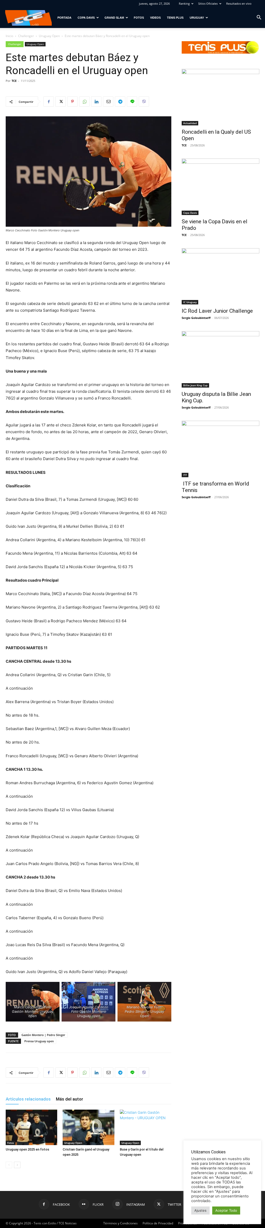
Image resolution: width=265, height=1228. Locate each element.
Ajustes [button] (200, 1210)
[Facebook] (48, 101)
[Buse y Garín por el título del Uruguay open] (145, 1127)
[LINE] (132, 101)
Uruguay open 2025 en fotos (27, 1149)
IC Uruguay (190, 302)
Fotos (139, 17)
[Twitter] (60, 101)
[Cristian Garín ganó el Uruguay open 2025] (88, 1127)
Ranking (184, 3)
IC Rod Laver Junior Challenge (217, 311)
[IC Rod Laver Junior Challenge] (220, 276)
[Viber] (144, 101)
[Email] (108, 101)
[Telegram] (120, 101)
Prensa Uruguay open (39, 1041)
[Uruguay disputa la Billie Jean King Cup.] (220, 359)
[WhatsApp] (84, 101)
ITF (185, 475)
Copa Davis (86, 17)
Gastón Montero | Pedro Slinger (43, 1035)
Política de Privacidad (158, 1223)
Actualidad (190, 123)
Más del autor (69, 1099)
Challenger (26, 36)
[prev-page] (9, 1165)
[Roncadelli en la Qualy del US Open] (220, 97)
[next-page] (17, 1165)
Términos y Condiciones (120, 1223)
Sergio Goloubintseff (196, 318)
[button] (259, 18)
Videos (155, 17)
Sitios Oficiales (208, 3)
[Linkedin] (96, 101)
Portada (64, 17)
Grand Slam (114, 17)
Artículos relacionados (28, 1099)
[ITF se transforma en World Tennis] (220, 449)
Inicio (9, 36)
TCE (14, 81)
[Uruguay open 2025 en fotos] (31, 1127)
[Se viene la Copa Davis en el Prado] (220, 187)
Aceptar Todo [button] (226, 1210)
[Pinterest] (72, 101)
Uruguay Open (49, 36)
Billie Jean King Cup (195, 385)
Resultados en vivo (239, 3)
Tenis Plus (175, 17)
